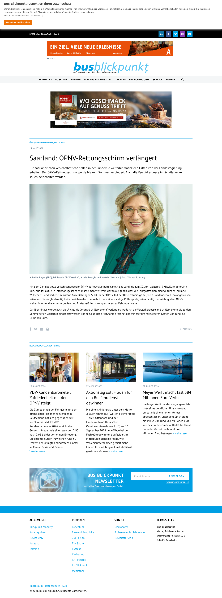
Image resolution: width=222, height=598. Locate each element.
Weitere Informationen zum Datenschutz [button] (23, 15)
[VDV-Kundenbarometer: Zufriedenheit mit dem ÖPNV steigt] (54, 367)
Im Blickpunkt (80, 565)
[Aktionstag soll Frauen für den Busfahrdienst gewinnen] (111, 367)
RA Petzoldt (79, 559)
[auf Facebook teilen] (31, 329)
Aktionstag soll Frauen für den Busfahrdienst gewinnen (109, 398)
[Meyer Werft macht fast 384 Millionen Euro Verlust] (168, 367)
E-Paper (76, 79)
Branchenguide (139, 79)
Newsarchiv (36, 538)
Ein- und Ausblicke (83, 532)
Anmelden (177, 476)
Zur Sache (78, 543)
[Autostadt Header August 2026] (110, 48)
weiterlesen (38, 451)
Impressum (36, 585)
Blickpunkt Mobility (98, 79)
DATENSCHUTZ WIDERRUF (177, 482)
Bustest (76, 548)
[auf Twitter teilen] (36, 329)
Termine (120, 79)
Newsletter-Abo (123, 538)
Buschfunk (78, 527)
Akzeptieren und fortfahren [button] (18, 22)
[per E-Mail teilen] (42, 329)
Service (157, 79)
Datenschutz (52, 585)
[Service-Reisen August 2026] (111, 109)
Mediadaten (121, 527)
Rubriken (61, 79)
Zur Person (78, 538)
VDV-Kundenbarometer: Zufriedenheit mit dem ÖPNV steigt (50, 398)
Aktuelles (45, 79)
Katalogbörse (37, 532)
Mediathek (78, 570)
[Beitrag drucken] (47, 329)
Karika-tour (78, 554)
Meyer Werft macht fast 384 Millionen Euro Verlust (167, 395)
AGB (64, 585)
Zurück (187, 329)
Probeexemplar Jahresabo (129, 532)
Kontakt (171, 79)
